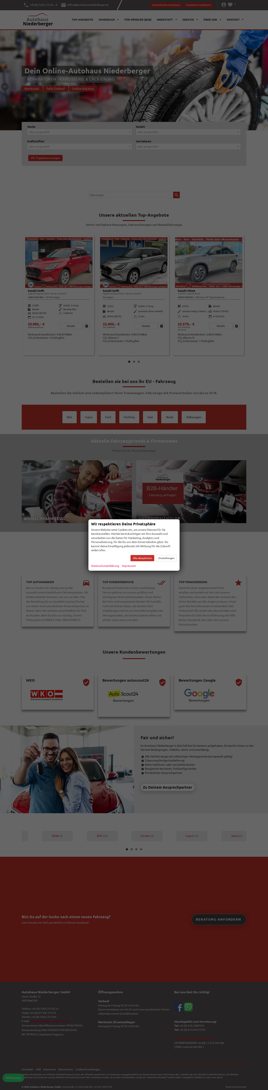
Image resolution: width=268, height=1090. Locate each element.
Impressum (129, 565)
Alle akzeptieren (142, 558)
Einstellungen (166, 558)
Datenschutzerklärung (105, 565)
